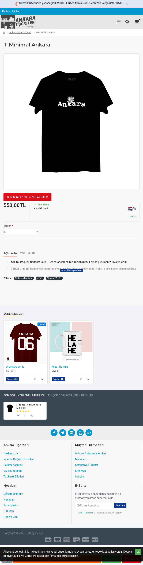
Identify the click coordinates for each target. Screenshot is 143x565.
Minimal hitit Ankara (28, 404)
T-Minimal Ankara (23, 278)
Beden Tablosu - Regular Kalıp (27, 197)
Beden (7, 225)
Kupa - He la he (60, 366)
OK (138, 551)
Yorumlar (27, 253)
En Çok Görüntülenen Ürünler (70, 395)
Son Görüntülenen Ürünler (24, 395)
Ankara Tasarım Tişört (20, 32)
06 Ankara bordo (15, 366)
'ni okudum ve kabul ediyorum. (101, 513)
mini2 (40, 278)
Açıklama (10, 253)
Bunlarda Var (13, 313)
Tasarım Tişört (54, 278)
